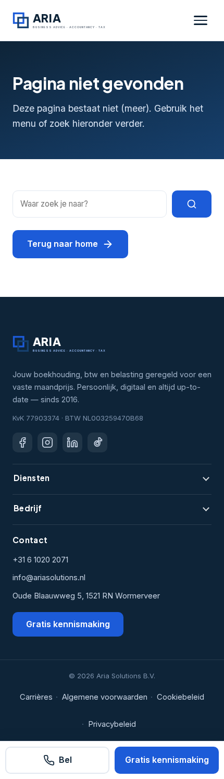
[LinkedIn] (72, 442)
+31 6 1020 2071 (40, 560)
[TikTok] (97, 442)
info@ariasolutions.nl (49, 577)
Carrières (36, 697)
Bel (65, 759)
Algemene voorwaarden (104, 697)
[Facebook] (22, 442)
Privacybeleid (112, 724)
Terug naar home (62, 243)
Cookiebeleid (180, 697)
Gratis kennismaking (68, 624)
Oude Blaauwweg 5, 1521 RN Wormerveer (86, 596)
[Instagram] (47, 442)
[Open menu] (200, 20)
